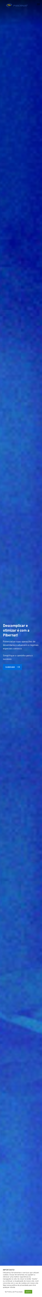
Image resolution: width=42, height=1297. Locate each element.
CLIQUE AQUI (10, 667)
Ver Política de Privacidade (14, 1292)
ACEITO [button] (28, 1292)
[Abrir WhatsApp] (5, 1291)
